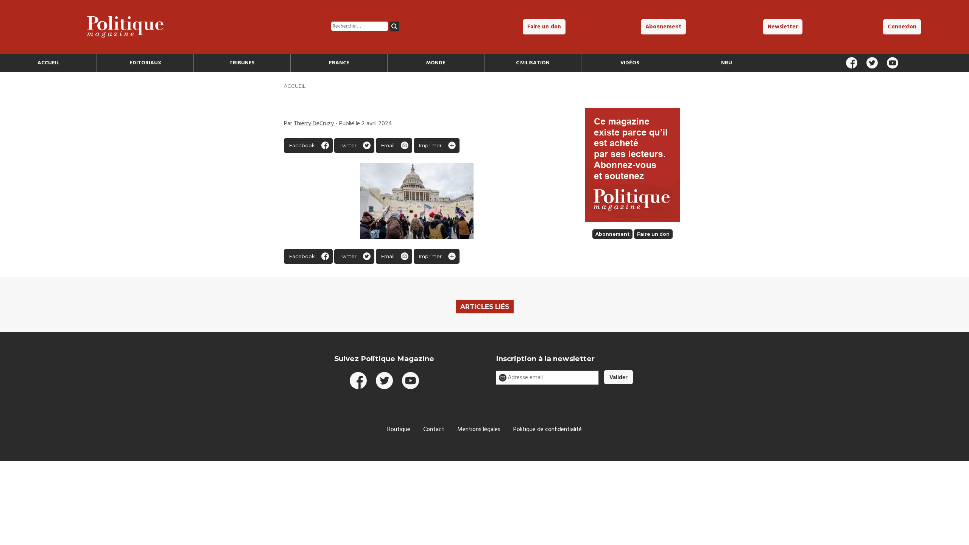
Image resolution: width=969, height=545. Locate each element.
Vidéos (629, 63)
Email (387, 145)
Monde (436, 63)
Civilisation (533, 63)
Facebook (302, 145)
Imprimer (430, 145)
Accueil (48, 63)
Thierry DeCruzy (314, 124)
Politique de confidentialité (547, 429)
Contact (433, 429)
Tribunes (242, 63)
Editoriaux (145, 63)
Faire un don (544, 26)
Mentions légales (478, 429)
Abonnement (663, 26)
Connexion (902, 26)
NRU (726, 63)
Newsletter (783, 26)
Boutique (398, 429)
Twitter (348, 145)
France (339, 63)
